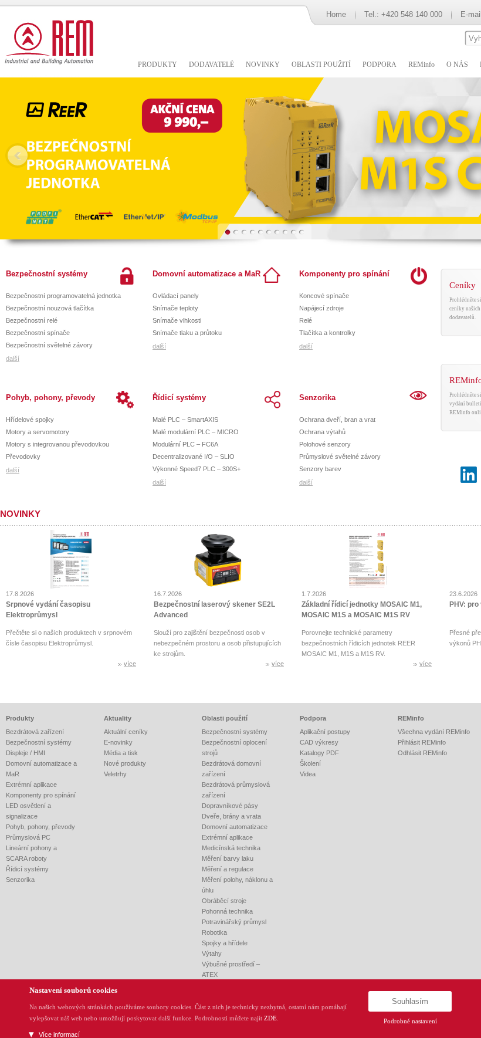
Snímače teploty (175, 308)
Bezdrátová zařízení (35, 731)
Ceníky (462, 285)
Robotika (214, 932)
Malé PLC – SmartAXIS (185, 419)
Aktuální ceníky (126, 731)
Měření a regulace (227, 869)
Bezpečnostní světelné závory (49, 345)
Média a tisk (121, 752)
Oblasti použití (225, 718)
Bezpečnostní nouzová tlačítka (50, 308)
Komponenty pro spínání (344, 273)
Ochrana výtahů (322, 431)
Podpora (313, 718)
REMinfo (411, 718)
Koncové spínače (324, 295)
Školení (310, 763)
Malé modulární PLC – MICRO (196, 431)
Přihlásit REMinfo (422, 742)
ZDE (270, 1018)
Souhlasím (410, 1001)
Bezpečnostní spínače (38, 332)
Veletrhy (115, 773)
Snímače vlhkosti (177, 320)
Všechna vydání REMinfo (434, 731)
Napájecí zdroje (321, 308)
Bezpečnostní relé (31, 320)
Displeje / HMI (25, 752)
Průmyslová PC (28, 837)
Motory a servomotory (37, 431)
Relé (305, 320)
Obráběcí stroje (224, 900)
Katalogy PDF (319, 752)
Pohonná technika (227, 911)
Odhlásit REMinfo (422, 752)
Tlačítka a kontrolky (327, 332)
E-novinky (118, 742)
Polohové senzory (325, 444)
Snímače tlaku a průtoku (187, 332)
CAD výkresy (319, 742)
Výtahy (212, 953)
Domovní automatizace (234, 826)
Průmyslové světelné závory (340, 456)
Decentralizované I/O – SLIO (194, 456)
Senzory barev (320, 468)
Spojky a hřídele (225, 942)
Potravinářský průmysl (234, 921)
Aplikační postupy (325, 731)
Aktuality (117, 718)
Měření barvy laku (227, 858)
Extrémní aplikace (31, 784)
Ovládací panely (176, 295)
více (130, 663)
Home (336, 14)
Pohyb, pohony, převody (50, 397)
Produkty (20, 718)
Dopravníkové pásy (230, 805)
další (12, 358)
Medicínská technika (231, 847)
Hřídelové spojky (30, 419)
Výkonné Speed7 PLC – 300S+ (196, 468)
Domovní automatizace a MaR (206, 273)
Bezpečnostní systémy (46, 273)
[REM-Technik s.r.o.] (47, 41)
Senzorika (317, 397)
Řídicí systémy (179, 397)
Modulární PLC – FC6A (185, 444)
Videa (308, 773)
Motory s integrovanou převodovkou (57, 444)
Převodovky (23, 456)
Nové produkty (125, 763)
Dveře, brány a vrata (231, 816)
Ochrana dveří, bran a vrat (337, 419)
